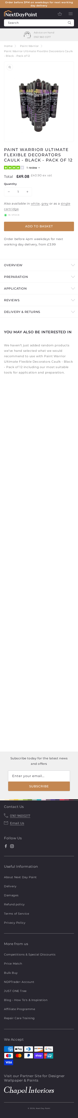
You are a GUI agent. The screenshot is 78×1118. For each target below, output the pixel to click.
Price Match (13, 963)
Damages (11, 895)
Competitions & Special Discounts (29, 954)
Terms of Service (16, 913)
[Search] (69, 22)
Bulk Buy (11, 973)
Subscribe (39, 786)
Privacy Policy (14, 922)
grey (44, 203)
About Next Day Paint (20, 877)
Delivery (10, 886)
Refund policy (14, 904)
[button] (70, 13)
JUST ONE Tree (15, 991)
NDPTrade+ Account (19, 982)
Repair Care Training (19, 1018)
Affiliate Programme (19, 1009)
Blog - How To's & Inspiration (25, 1000)
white (35, 203)
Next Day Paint (43, 1108)
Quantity (10, 183)
